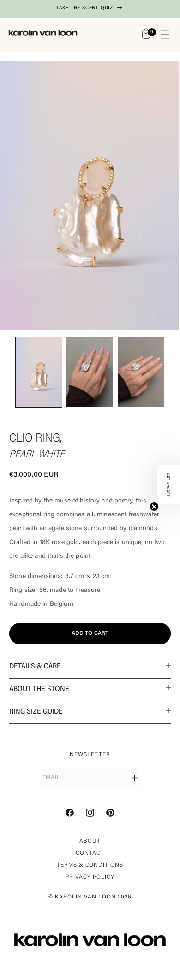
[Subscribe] (134, 778)
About (90, 841)
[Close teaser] (154, 506)
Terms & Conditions (90, 865)
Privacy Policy (90, 877)
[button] (165, 34)
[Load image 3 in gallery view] (141, 372)
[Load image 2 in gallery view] (89, 372)
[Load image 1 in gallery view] (39, 372)
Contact (90, 853)
